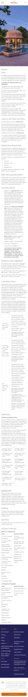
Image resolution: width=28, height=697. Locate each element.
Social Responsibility (6, 651)
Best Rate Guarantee (19, 632)
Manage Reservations (19, 674)
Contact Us (3, 643)
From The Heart (5, 632)
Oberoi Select (17, 634)
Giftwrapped (17, 637)
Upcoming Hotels (5, 664)
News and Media (5, 667)
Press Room (4, 661)
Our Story (3, 634)
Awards (3, 637)
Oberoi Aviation (17, 652)
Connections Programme (20, 655)
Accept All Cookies (14, 694)
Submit (15, 670)
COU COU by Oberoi (19, 646)
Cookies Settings (14, 690)
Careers (3, 640)
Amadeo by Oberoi (18, 649)
